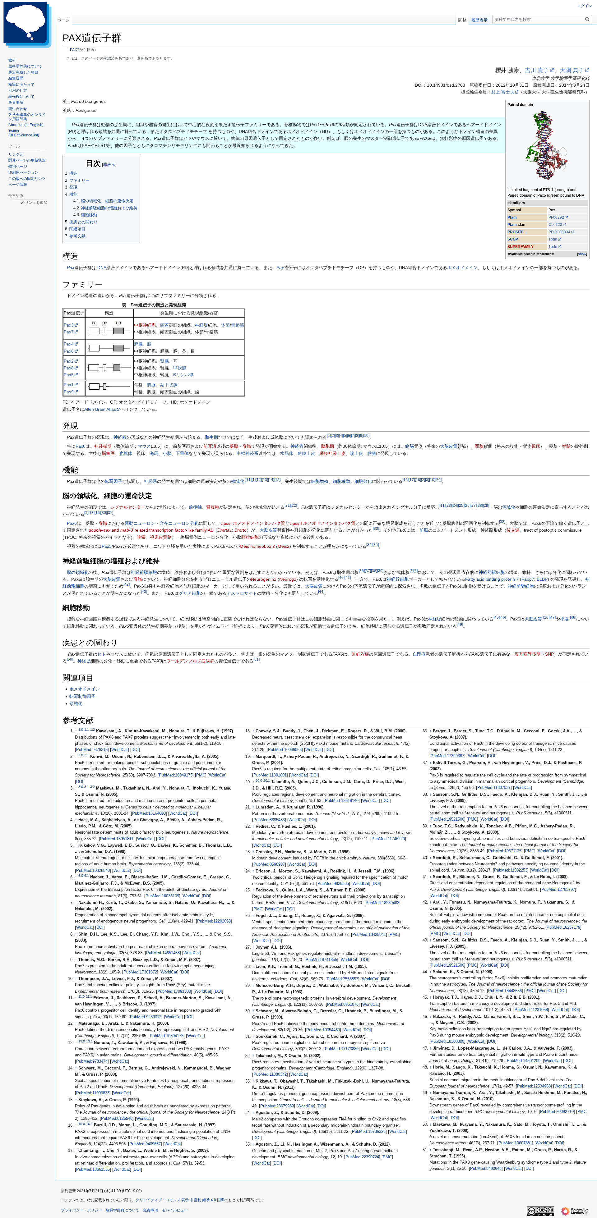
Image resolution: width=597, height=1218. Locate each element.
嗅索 (141, 537)
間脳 (479, 446)
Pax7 (69, 331)
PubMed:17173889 (342, 1049)
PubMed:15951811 (116, 839)
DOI (135, 750)
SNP (549, 654)
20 (438, 480)
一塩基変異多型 (525, 654)
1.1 (86, 729)
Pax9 (69, 391)
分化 (194, 523)
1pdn (552, 239)
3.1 (86, 787)
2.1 (86, 755)
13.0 (81, 1041)
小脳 (167, 453)
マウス (144, 446)
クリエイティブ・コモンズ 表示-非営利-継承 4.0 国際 (180, 1200)
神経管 (296, 446)
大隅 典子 (572, 70)
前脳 (423, 530)
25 (461, 506)
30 (104, 513)
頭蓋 (164, 325)
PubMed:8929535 (333, 883)
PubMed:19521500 (447, 819)
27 (473, 506)
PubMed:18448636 (505, 991)
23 (449, 506)
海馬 (154, 453)
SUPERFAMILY (520, 247)
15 (277, 480)
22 (294, 506)
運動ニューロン (140, 523)
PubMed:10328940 (93, 870)
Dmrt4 (240, 530)
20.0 (259, 780)
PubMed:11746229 (388, 839)
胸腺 (151, 384)
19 (432, 480)
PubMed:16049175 (175, 775)
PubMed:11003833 (92, 1093)
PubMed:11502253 (510, 870)
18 (418, 480)
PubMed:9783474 (92, 1061)
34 (369, 545)
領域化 (237, 481)
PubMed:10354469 (323, 1030)
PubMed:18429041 (369, 934)
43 (144, 591)
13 (265, 480)
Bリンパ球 (183, 374)
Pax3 (69, 325)
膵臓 (138, 343)
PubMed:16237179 (563, 927)
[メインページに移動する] (27, 25)
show (582, 254)
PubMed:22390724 (362, 1157)
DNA (101, 267)
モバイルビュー (175, 1210)
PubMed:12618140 (342, 801)
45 (496, 618)
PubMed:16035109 (162, 896)
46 (503, 618)
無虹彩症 (360, 654)
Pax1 (69, 384)
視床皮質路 (161, 537)
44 (321, 591)
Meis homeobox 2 (257, 546)
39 (380, 571)
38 (374, 571)
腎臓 (164, 361)
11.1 (89, 996)
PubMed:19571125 (504, 851)
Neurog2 (287, 579)
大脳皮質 (448, 446)
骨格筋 (237, 325)
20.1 (266, 780)
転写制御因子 (82, 696)
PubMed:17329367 (447, 756)
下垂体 (182, 453)
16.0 (81, 1123)
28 (480, 506)
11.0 (81, 996)
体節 (225, 325)
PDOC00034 (559, 232)
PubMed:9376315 (92, 750)
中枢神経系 (145, 325)
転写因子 (113, 481)
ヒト (101, 654)
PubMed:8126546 (116, 1118)
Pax (70, 267)
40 (341, 577)
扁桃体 (125, 453)
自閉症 (419, 654)
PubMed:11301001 (270, 775)
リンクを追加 (36, 202)
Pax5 (69, 374)
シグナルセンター (127, 507)
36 (362, 571)
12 (259, 480)
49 (460, 624)
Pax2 (69, 361)
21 (288, 506)
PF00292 (556, 217)
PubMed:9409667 (145, 1144)
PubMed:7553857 (342, 979)
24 (455, 506)
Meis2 (283, 546)
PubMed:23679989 (277, 1106)
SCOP (512, 239)
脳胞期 (327, 446)
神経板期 (103, 446)
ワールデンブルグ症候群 (190, 660)
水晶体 (286, 453)
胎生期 (211, 437)
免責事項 (150, 1210)
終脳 (409, 446)
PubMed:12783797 (558, 889)
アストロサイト (242, 593)
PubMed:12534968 (534, 1086)
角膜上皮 (306, 453)
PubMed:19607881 (515, 1143)
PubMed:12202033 (214, 921)
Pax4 (69, 343)
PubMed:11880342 (270, 1074)
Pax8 (69, 367)
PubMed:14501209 (523, 1061)
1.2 (92, 729)
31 (110, 513)
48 (573, 618)
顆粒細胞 (250, 537)
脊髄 (247, 446)
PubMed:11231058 (531, 1010)
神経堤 (201, 325)
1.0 (80, 729)
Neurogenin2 (263, 579)
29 (486, 506)
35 (376, 545)
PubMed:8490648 (486, 1168)
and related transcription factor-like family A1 (151, 530)
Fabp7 (527, 579)
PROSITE (515, 232)
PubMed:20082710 (557, 1112)
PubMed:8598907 (269, 864)
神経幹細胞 (398, 579)
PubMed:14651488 (163, 953)
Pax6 (69, 351)
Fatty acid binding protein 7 (492, 579)
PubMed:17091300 (174, 991)
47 (552, 618)
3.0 (80, 787)
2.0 (80, 755)
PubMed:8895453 (269, 820)
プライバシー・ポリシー (81, 1210)
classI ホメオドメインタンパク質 (252, 523)
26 (467, 506)
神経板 (120, 437)
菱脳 (233, 446)
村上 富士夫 (502, 91)
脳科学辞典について (122, 1210)
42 (126, 585)
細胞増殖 (319, 481)
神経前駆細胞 (144, 572)
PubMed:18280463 (382, 903)
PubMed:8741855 (321, 960)
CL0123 (555, 224)
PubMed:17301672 (140, 972)
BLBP (542, 579)
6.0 (80, 875)
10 (366, 435)
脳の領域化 (78, 572)
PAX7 (74, 50)
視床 (535, 446)
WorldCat (119, 750)
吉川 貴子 (537, 70)
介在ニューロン (175, 523)
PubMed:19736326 (369, 1131)
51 (256, 659)
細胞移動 (341, 481)
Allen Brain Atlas (100, 409)
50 (70, 659)
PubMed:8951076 (343, 1004)
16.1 (89, 1123)
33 (376, 529)
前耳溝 (209, 446)
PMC (200, 775)
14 (271, 480)
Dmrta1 (224, 530)
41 (348, 577)
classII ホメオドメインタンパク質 (322, 523)
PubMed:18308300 (447, 1041)
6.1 (86, 875)
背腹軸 (212, 507)
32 (502, 522)
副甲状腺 (169, 384)
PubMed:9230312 (145, 1017)
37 (368, 571)
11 (248, 480)
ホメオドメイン (462, 267)
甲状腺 (179, 367)
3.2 (92, 787)
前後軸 (195, 507)
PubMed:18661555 (93, 1169)
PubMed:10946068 (285, 750)
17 (412, 480)
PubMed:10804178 (166, 1036)
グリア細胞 (190, 593)
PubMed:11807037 (494, 787)
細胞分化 (363, 481)
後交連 (513, 530)
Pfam (512, 217)
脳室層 (108, 453)
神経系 (150, 481)
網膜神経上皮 (332, 453)
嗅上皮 (356, 453)
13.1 (89, 1041)
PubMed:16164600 (149, 813)
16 (405, 480)
